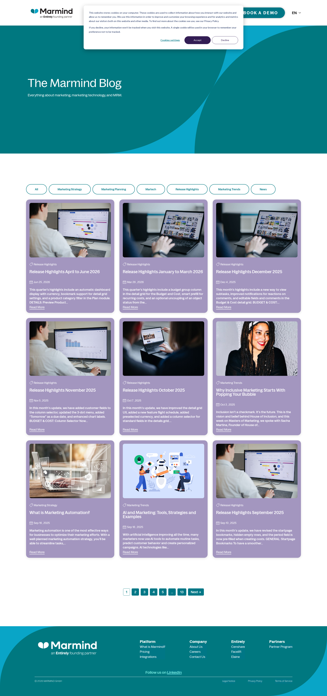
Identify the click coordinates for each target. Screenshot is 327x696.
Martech (150, 189)
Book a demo (260, 12)
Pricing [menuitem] (145, 652)
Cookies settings (170, 40)
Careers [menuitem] (195, 652)
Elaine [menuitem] (235, 657)
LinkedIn (174, 672)
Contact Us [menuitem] (197, 657)
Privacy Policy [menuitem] (255, 681)
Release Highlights (187, 189)
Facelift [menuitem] (236, 652)
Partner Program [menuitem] (280, 647)
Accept (197, 40)
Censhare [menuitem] (238, 647)
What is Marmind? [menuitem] (152, 647)
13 (182, 592)
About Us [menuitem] (196, 647)
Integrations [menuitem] (148, 657)
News (263, 189)
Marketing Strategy (70, 189)
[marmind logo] (51, 13)
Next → (196, 592)
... (172, 592)
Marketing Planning (113, 189)
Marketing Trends (229, 189)
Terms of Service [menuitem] (283, 681)
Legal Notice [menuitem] (228, 681)
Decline (225, 40)
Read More (37, 307)
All (36, 189)
